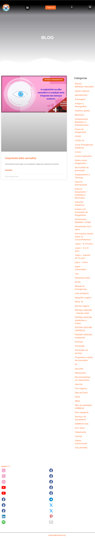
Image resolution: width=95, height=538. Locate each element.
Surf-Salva (80, 428)
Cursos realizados (83, 156)
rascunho (79, 368)
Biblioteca (79, 115)
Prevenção (80, 346)
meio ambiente (82, 293)
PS (76, 364)
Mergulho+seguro (83, 297)
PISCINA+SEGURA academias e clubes (83, 320)
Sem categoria (81, 412)
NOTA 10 (79, 301)
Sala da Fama (81, 392)
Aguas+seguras (82, 91)
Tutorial (78, 436)
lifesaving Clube (82, 278)
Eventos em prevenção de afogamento (81, 212)
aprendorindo (81, 95)
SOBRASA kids (81, 423)
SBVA (77, 401)
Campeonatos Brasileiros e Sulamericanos (81, 122)
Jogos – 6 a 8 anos (84, 243)
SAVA (77, 397)
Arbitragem (80, 99)
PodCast (79, 341)
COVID (78, 136)
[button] (27, 7)
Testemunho (80, 432)
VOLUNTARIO (81, 447)
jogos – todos (81, 262)
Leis (77, 273)
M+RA (78, 282)
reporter (79, 384)
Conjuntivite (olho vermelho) (20, 158)
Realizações (80, 373)
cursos (78, 152)
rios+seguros (81, 388)
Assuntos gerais (82, 110)
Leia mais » (9, 170)
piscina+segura (82, 306)
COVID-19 (79, 140)
